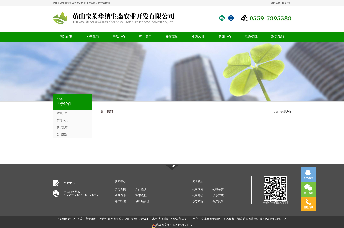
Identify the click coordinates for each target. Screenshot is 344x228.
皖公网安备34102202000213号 (174, 224)
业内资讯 (120, 195)
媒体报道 (120, 201)
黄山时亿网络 (169, 218)
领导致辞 (62, 127)
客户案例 (145, 36)
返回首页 (275, 3)
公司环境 (62, 120)
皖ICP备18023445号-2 (273, 218)
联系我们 (286, 3)
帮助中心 (69, 183)
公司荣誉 (62, 134)
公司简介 (197, 189)
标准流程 (141, 195)
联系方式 (218, 195)
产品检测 (141, 189)
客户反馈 (218, 201)
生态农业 (198, 36)
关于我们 (92, 36)
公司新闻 (120, 189)
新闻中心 (224, 36)
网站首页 (66, 36)
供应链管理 (142, 201)
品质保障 (251, 36)
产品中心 (118, 36)
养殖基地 (171, 36)
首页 (275, 111)
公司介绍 (62, 113)
